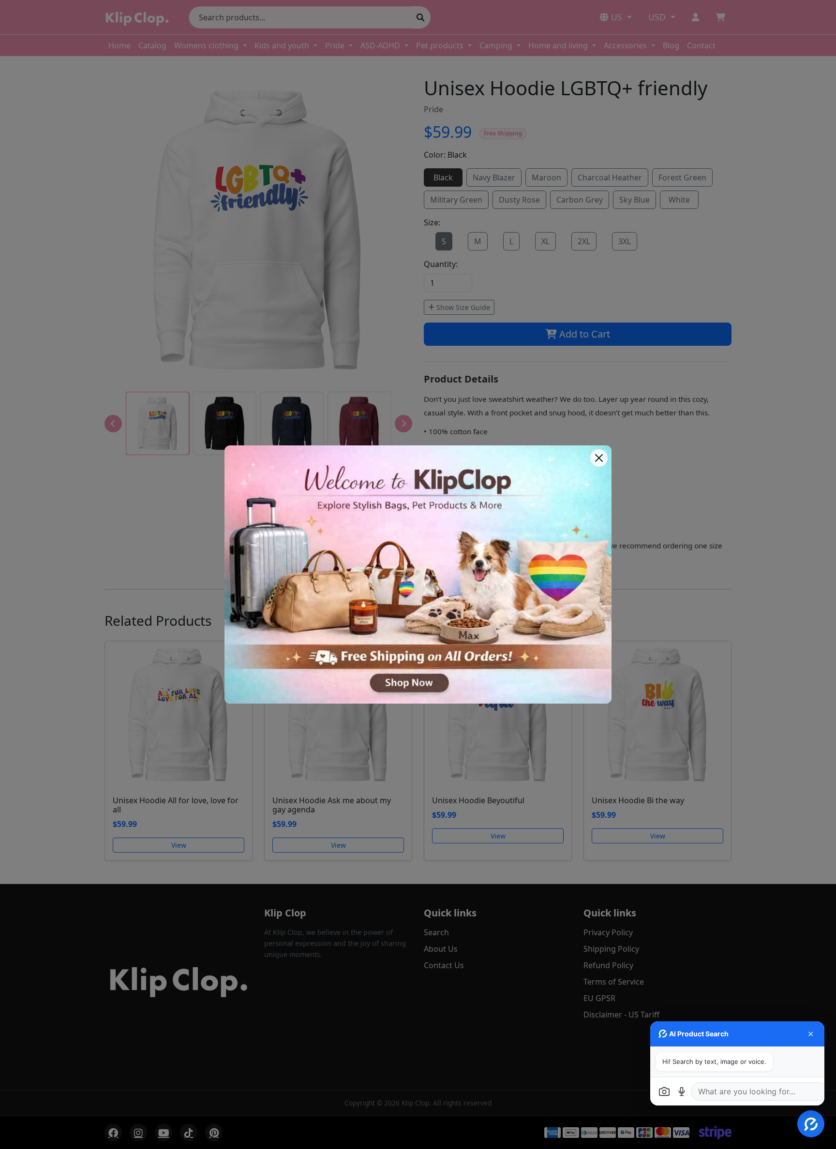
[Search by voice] (681, 1091)
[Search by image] (664, 1091)
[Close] (599, 458)
